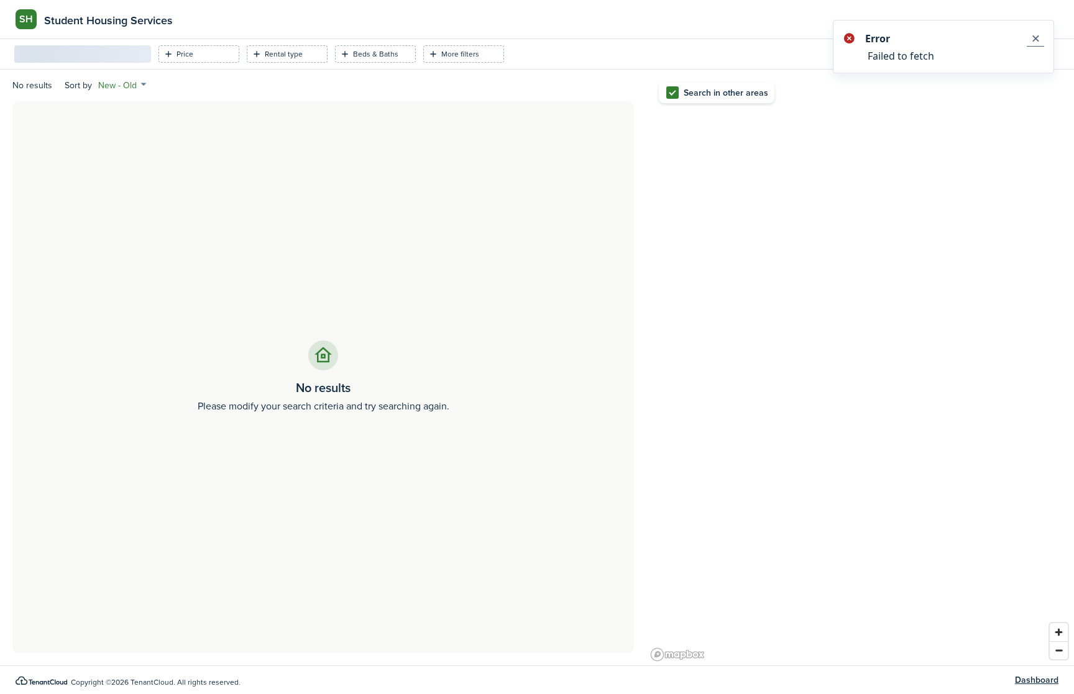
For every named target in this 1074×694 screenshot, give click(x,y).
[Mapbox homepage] (677, 654)
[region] (860, 367)
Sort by (78, 85)
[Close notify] (1035, 38)
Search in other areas (726, 92)
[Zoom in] (1059, 632)
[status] (943, 46)
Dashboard (1036, 680)
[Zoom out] (1059, 650)
